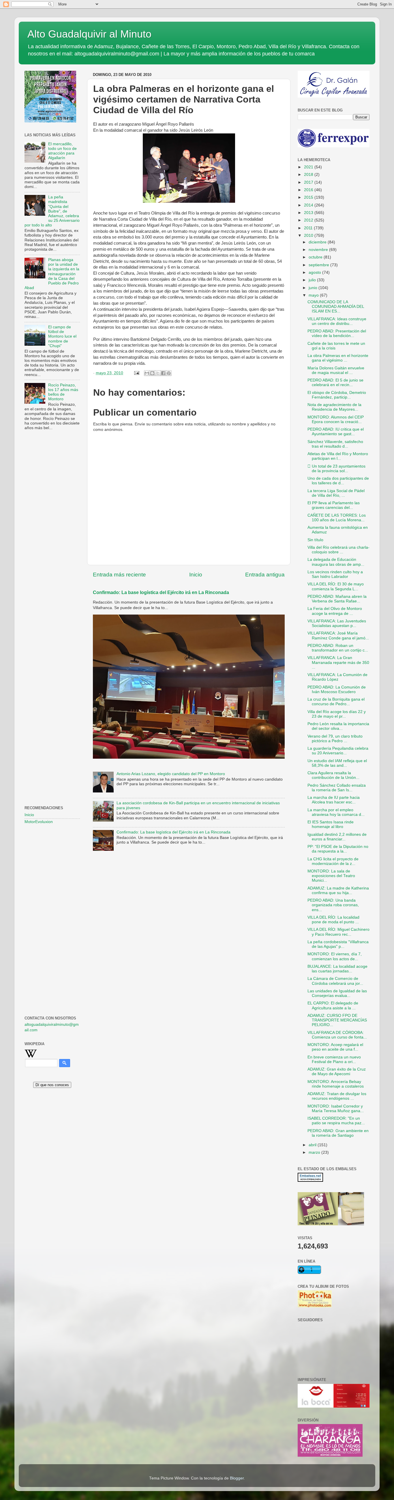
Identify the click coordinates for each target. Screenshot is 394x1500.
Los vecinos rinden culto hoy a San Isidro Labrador (335, 574)
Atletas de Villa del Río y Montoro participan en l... (337, 456)
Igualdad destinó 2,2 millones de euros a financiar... (337, 836)
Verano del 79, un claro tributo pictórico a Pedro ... (335, 738)
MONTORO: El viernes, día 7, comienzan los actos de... (334, 956)
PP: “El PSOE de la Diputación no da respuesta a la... (337, 848)
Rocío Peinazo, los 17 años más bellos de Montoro (63, 392)
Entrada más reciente (119, 575)
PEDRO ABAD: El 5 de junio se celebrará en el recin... (335, 382)
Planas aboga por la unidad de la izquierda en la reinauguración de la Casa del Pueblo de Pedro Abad (52, 274)
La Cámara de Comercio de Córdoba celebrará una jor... (335, 980)
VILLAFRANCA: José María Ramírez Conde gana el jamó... (338, 635)
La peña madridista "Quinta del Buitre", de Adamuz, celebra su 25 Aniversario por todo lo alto (52, 211)
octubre (316, 257)
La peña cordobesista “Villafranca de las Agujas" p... (338, 944)
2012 (309, 220)
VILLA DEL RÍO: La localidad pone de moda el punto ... (333, 919)
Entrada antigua (265, 575)
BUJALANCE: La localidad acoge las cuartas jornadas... (337, 968)
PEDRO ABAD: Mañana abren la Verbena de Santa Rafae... (337, 598)
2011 (309, 228)
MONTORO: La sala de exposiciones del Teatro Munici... (331, 876)
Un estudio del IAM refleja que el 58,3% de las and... (337, 763)
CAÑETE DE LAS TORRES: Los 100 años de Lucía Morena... (336, 517)
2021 (309, 167)
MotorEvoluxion (39, 822)
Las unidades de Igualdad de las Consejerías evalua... (337, 993)
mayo (314, 295)
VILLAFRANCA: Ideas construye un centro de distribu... (336, 321)
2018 (309, 174)
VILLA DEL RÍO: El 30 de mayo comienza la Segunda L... (335, 586)
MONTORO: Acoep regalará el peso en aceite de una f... (335, 1047)
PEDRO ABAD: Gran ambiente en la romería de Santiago (338, 1133)
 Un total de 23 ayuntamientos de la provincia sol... (336, 468)
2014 (309, 205)
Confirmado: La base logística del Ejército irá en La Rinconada (161, 592)
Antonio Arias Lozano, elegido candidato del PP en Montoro (171, 774)
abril (313, 1145)
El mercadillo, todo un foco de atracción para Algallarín (62, 151)
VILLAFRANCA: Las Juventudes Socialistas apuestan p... (336, 623)
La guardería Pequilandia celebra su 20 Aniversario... (337, 750)
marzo (315, 1152)
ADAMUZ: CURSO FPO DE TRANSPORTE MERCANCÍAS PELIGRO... (337, 1020)
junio (313, 288)
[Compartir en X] (158, 373)
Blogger (237, 1478)
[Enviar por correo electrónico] (147, 373)
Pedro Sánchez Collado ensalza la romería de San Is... (336, 787)
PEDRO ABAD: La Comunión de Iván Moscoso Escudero (336, 689)
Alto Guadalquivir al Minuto (89, 34)
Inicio (195, 575)
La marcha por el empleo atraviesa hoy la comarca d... (336, 812)
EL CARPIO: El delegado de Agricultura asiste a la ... (332, 1005)
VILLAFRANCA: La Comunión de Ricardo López (337, 677)
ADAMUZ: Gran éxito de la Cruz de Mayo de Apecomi (336, 1071)
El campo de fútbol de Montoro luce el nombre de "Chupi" (62, 336)
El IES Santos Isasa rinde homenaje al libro (330, 824)
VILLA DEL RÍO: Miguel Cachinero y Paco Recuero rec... (338, 931)
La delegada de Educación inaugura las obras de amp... (335, 561)
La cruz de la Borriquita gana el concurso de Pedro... (336, 701)
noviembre (319, 249)
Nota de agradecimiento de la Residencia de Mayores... (334, 407)
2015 (309, 197)
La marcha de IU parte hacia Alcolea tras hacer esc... (333, 799)
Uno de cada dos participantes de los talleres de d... (338, 480)
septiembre (319, 265)
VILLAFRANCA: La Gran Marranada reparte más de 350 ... (338, 662)
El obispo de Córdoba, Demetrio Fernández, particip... (336, 394)
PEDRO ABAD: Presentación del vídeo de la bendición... (336, 333)
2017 (309, 182)
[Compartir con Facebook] (163, 373)
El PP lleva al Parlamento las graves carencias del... (333, 505)
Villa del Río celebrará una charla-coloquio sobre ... (338, 549)
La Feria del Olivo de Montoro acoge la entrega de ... (334, 610)
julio (313, 280)
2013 (309, 213)
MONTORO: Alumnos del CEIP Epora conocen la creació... (335, 419)
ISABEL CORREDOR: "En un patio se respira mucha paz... (336, 1120)
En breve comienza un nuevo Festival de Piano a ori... (334, 1059)
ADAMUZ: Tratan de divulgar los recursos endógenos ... (336, 1096)
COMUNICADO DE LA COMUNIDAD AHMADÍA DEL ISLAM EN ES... (335, 306)
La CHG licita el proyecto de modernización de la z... (333, 861)
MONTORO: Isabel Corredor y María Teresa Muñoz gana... (335, 1108)
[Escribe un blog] (152, 373)
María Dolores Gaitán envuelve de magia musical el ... (335, 370)
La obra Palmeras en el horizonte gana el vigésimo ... (337, 357)
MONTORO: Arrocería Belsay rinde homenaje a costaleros (335, 1084)
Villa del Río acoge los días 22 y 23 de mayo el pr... (336, 714)
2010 (309, 235)
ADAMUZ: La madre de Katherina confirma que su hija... (338, 890)
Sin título (315, 540)
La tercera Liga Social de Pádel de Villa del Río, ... (336, 493)
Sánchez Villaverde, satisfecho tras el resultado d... (335, 444)
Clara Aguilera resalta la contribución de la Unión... (333, 775)
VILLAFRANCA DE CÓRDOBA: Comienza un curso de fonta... (337, 1034)
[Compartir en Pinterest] (169, 373)
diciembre (318, 242)
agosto (315, 272)
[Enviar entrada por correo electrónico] (136, 373)
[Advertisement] (52, 528)
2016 (309, 190)
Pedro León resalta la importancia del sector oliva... (338, 726)
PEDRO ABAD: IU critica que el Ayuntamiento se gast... (335, 431)
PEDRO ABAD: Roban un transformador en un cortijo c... (337, 647)
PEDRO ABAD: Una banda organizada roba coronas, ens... (333, 905)
